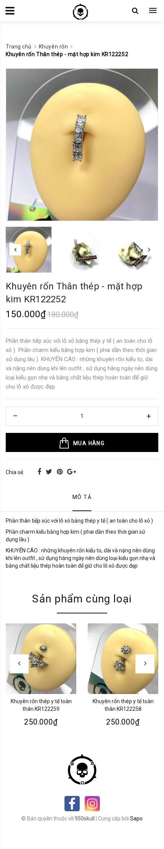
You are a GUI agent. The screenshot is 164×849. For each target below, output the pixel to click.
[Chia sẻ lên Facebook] (40, 472)
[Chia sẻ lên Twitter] (50, 472)
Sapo (136, 818)
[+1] (71, 472)
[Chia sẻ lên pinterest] (60, 472)
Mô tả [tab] (82, 497)
